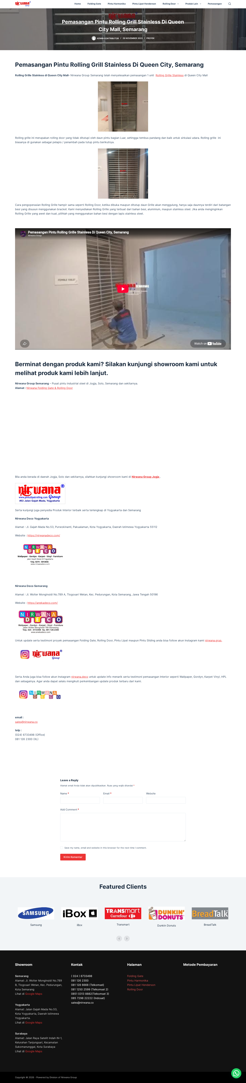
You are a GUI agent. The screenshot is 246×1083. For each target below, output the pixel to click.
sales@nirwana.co (26, 722)
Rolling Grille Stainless (170, 75)
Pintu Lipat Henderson (144, 3)
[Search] (229, 4)
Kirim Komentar (73, 857)
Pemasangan (215, 3)
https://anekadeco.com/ (42, 602)
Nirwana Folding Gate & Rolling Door (49, 388)
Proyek (150, 38)
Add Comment (69, 809)
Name (64, 793)
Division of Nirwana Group (63, 1077)
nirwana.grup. (213, 640)
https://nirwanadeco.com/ (43, 535)
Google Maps (33, 993)
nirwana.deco (79, 676)
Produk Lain (191, 3)
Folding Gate (94, 3)
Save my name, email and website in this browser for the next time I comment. (105, 847)
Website (151, 793)
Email (107, 793)
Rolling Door (169, 3)
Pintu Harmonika (117, 3)
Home (77, 3)
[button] (236, 1073)
